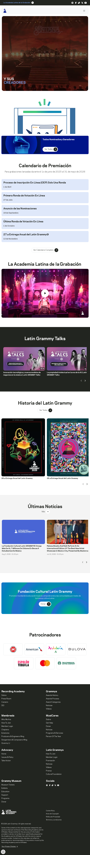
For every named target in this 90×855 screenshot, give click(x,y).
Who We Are (6, 719)
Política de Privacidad (53, 816)
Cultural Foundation (54, 774)
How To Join (6, 723)
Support (4, 795)
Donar (48, 726)
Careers (4, 702)
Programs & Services (54, 733)
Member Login (7, 726)
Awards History (52, 695)
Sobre (3, 695)
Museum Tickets (8, 785)
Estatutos (5, 733)
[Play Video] (45, 293)
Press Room (6, 699)
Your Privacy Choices (9, 846)
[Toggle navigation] (84, 11)
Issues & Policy (7, 757)
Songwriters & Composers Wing (14, 740)
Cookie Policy (50, 810)
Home (3, 754)
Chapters (5, 730)
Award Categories (53, 702)
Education (5, 791)
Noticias (49, 705)
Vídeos (49, 709)
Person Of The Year (53, 736)
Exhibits (4, 788)
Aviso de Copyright (52, 813)
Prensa (49, 771)
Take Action (6, 761)
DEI (2, 705)
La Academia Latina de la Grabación (16, 2)
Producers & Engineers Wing (12, 736)
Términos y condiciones (54, 820)
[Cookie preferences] (3, 852)
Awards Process (52, 699)
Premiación (50, 761)
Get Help (49, 723)
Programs (5, 798)
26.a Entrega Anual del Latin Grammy (17, 478)
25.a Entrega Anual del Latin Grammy (62, 478)
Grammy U (5, 743)
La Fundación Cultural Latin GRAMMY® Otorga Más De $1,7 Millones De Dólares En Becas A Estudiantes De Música (21, 548)
